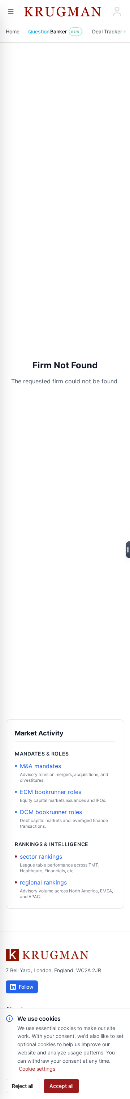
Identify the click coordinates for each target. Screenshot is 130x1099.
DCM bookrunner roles (51, 812)
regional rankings (43, 882)
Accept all (61, 1086)
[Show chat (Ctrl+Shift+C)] (128, 549)
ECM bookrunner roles (50, 791)
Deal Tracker (107, 31)
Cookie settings (37, 1069)
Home (13, 31)
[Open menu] (11, 11)
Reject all (22, 1086)
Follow (26, 987)
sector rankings (41, 856)
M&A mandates (40, 766)
